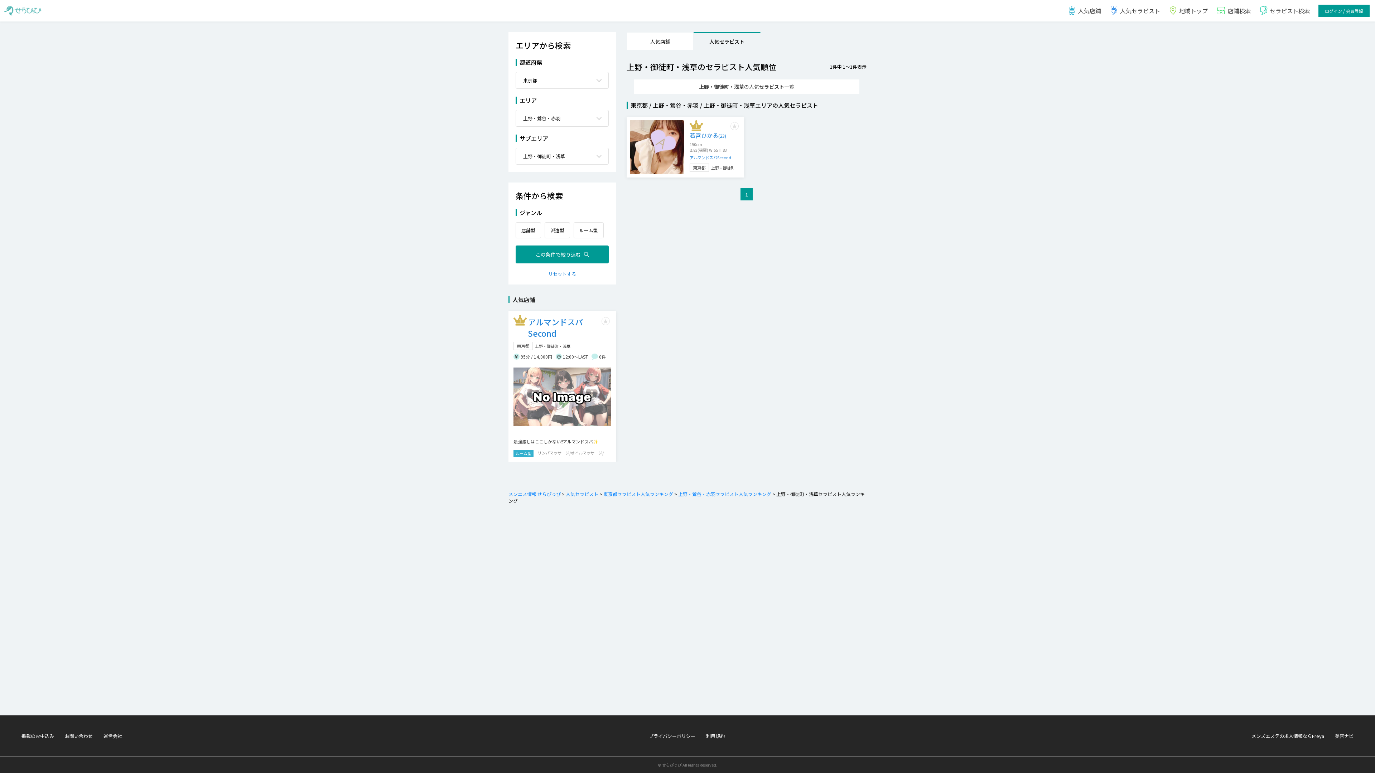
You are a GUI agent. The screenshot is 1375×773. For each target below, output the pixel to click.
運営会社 (112, 736)
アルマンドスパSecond (710, 157)
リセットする (562, 274)
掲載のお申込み (37, 736)
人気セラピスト (1140, 10)
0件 (602, 357)
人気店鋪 (1089, 10)
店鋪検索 (1239, 10)
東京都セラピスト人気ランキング (638, 494)
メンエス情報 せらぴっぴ (534, 494)
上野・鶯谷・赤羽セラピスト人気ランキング (724, 494)
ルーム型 (588, 230)
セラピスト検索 (1290, 10)
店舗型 (528, 230)
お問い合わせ (79, 736)
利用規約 (715, 736)
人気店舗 (660, 41)
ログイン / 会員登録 (1344, 11)
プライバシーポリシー (672, 736)
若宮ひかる (708, 135)
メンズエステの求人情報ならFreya (1287, 736)
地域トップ (1193, 10)
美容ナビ (1344, 736)
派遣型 (557, 230)
